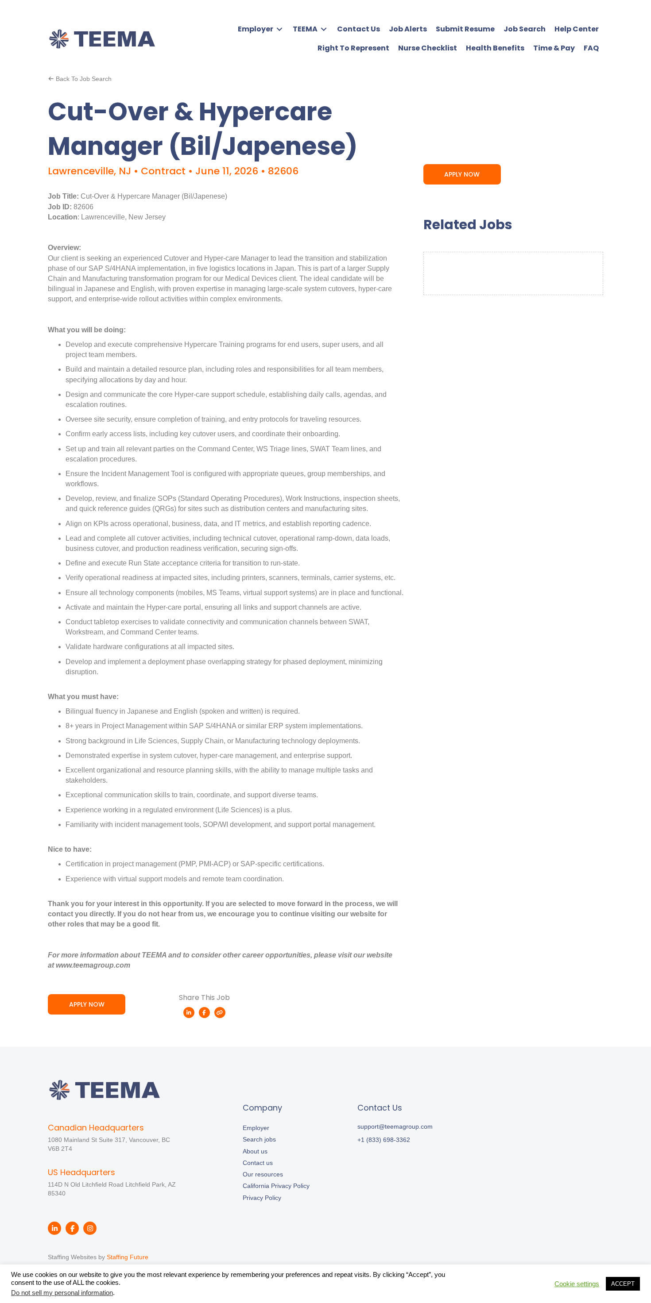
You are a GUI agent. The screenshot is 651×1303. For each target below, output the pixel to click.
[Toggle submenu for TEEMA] (323, 29)
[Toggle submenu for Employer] (279, 29)
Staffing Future (127, 1257)
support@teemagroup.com (395, 1126)
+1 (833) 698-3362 (383, 1139)
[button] (80, 78)
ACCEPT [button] (623, 1283)
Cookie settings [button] (576, 1284)
